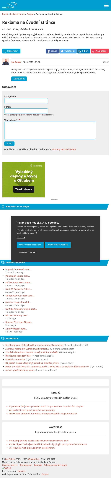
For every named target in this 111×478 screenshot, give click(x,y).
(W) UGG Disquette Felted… (18, 289)
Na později (101, 51)
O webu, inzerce (10, 465)
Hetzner (21, 471)
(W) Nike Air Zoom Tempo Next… (21, 309)
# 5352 (106, 62)
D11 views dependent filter (18, 356)
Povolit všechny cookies (30, 245)
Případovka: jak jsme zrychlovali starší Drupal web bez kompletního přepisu (46, 406)
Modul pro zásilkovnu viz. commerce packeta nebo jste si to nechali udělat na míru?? (47, 366)
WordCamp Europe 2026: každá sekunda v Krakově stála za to (38, 440)
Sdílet (54, 51)
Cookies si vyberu (27, 252)
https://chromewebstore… (18, 269)
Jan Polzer (16, 62)
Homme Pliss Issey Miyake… (19, 322)
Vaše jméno (10, 96)
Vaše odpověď (11, 120)
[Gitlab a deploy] (23, 196)
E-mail (7, 107)
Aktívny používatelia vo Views (19, 370)
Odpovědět (12, 51)
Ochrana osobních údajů (55, 465)
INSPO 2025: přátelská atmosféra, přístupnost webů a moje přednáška (43, 413)
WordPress (55, 427)
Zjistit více (21, 237)
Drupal (30, 14)
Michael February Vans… (17, 315)
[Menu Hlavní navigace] (107, 5)
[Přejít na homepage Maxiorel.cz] (9, 5)
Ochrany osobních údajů (64, 149)
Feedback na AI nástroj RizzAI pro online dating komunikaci (34, 345)
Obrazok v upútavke (15, 359)
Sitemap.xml (26, 465)
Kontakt (38, 465)
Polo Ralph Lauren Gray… (17, 276)
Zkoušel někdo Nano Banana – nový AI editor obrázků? (31, 352)
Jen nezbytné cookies (57, 245)
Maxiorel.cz (33, 459)
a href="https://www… (16, 328)
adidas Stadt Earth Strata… (18, 282)
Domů (5, 14)
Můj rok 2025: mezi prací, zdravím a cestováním (32, 410)
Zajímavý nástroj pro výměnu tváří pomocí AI (27, 349)
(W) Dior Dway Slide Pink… (18, 302)
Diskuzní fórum (17, 14)
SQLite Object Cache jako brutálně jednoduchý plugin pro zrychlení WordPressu (48, 444)
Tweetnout (69, 51)
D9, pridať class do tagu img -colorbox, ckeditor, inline (32, 363)
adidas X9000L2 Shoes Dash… (19, 295)
